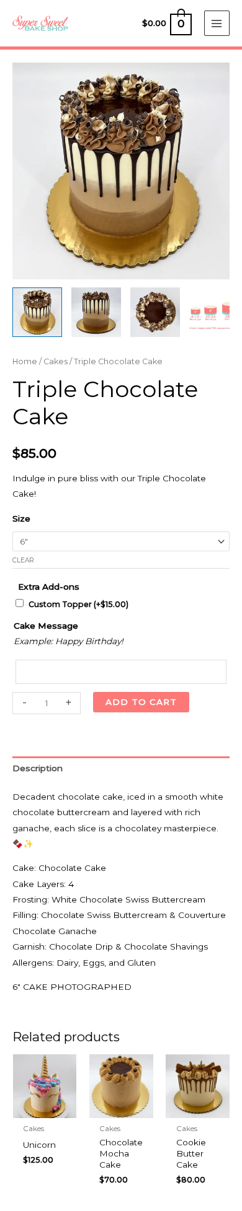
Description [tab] (37, 768)
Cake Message (46, 626)
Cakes (55, 361)
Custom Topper (78, 604)
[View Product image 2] (96, 312)
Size (21, 518)
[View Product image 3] (155, 312)
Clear (23, 560)
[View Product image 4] (214, 312)
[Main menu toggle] (217, 23)
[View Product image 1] (37, 312)
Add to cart (141, 702)
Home (24, 361)
